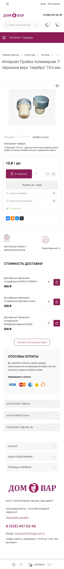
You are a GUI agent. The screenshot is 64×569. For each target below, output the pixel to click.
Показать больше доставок (32, 342)
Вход (43, 4)
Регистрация (54, 4)
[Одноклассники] (12, 218)
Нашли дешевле (18, 193)
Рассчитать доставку (21, 201)
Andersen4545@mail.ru (29, 533)
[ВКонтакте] (8, 218)
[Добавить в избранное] (57, 86)
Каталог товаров (21, 37)
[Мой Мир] (17, 218)
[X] (22, 218)
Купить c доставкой (56, 282)
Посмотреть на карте (17, 517)
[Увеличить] (32, 107)
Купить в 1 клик (32, 185)
